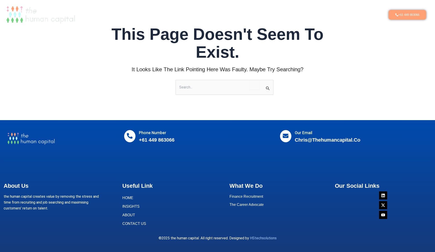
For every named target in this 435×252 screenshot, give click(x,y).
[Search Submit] (268, 88)
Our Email (303, 133)
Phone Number (152, 133)
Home (141, 14)
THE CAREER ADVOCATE (219, 14)
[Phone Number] (129, 136)
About (158, 14)
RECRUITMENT (181, 14)
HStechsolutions (263, 238)
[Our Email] (285, 136)
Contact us (277, 14)
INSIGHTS (252, 14)
